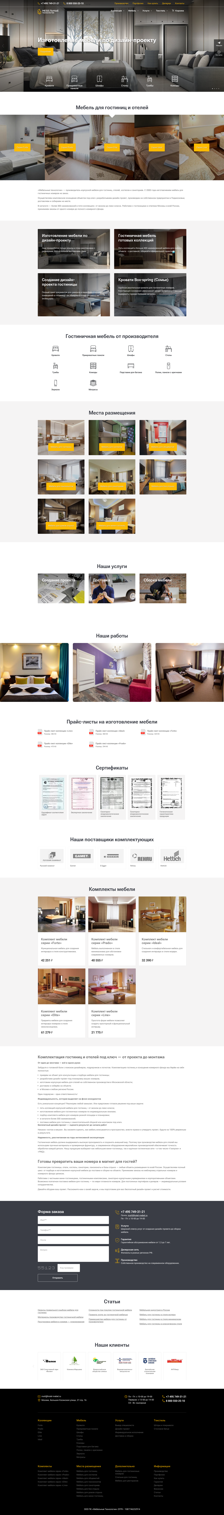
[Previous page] (3, 46)
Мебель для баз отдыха (163, 486)
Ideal (40, 1439)
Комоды (80, 1443)
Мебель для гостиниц (61, 447)
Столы (79, 1436)
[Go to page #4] (219, 89)
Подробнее (45, 51)
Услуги (146, 10)
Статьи (157, 1492)
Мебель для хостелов (112, 447)
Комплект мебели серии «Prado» (53, 1474)
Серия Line (201, 147)
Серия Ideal (156, 147)
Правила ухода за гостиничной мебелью (108, 1314)
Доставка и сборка (124, 1436)
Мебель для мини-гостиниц (112, 525)
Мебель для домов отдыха (61, 525)
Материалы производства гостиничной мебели (60, 1317)
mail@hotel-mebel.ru (138, 1215)
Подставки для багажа (87, 1446)
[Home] (48, 12)
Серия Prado (67, 147)
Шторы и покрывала (164, 1425)
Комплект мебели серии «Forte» (53, 1471)
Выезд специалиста (124, 1425)
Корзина (179, 10)
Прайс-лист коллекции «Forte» (162, 731)
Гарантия (158, 1482)
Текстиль (160, 10)
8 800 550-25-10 (75, 3)
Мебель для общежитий (162, 447)
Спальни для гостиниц (126, 1477)
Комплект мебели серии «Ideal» (53, 1478)
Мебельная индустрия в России (155, 1310)
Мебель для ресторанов (126, 1480)
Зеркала (80, 1453)
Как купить (153, 3)
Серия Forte (22, 147)
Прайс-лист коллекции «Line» (58, 731)
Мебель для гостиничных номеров (127, 1472)
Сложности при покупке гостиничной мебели (110, 1310)
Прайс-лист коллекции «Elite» (58, 743)
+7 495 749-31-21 (50, 3)
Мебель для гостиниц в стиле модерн (158, 1314)
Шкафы (80, 1432)
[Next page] (184, 82)
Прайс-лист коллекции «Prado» (111, 743)
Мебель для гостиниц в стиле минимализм (160, 1319)
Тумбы (79, 1439)
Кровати (80, 1425)
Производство (121, 3)
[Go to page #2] (215, 89)
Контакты (179, 3)
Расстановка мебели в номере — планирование (61, 1321)
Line (40, 1436)
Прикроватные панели (87, 1429)
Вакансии (158, 1489)
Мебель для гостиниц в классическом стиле (161, 1324)
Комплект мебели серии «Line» (53, 1485)
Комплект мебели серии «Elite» (53, 1482)
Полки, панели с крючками (89, 1450)
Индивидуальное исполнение (129, 1432)
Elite (40, 1432)
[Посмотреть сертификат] (52, 793)
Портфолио (138, 3)
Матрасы (80, 1457)
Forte (40, 1425)
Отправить (57, 1278)
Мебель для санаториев (112, 486)
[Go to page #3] (217, 89)
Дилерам (166, 3)
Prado (40, 1429)
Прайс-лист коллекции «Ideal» (110, 731)
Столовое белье (161, 1429)
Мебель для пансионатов (61, 486)
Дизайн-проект (122, 1429)
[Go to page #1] (212, 89)
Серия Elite (112, 147)
